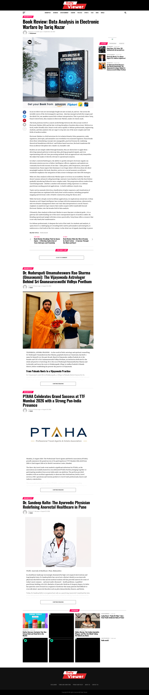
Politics (79, 13)
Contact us (95, 685)
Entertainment (64, 13)
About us (87, 685)
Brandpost (48, 13)
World (102, 13)
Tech (92, 13)
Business (55, 13)
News (97, 13)
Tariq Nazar (44, 232)
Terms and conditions (65, 685)
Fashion (73, 13)
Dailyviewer (33, 33)
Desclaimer (54, 685)
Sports (86, 13)
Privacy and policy (78, 685)
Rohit (31, 287)
